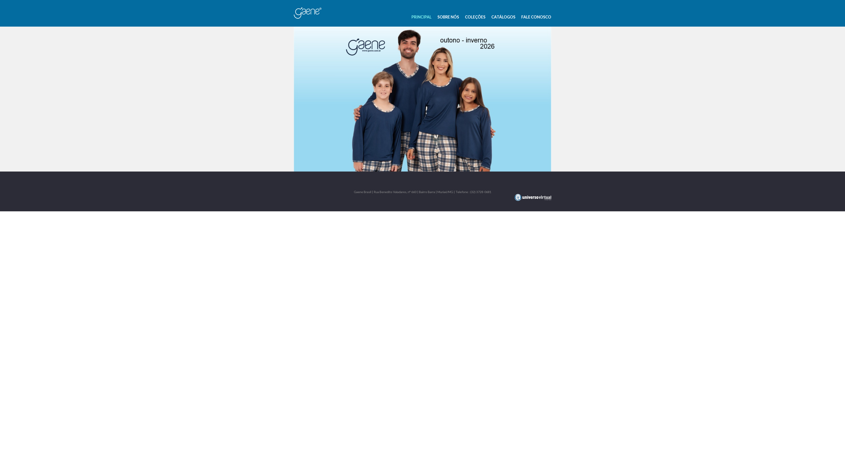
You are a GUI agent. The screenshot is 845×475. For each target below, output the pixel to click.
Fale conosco (536, 17)
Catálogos (503, 17)
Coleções (475, 17)
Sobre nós (448, 17)
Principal (421, 17)
